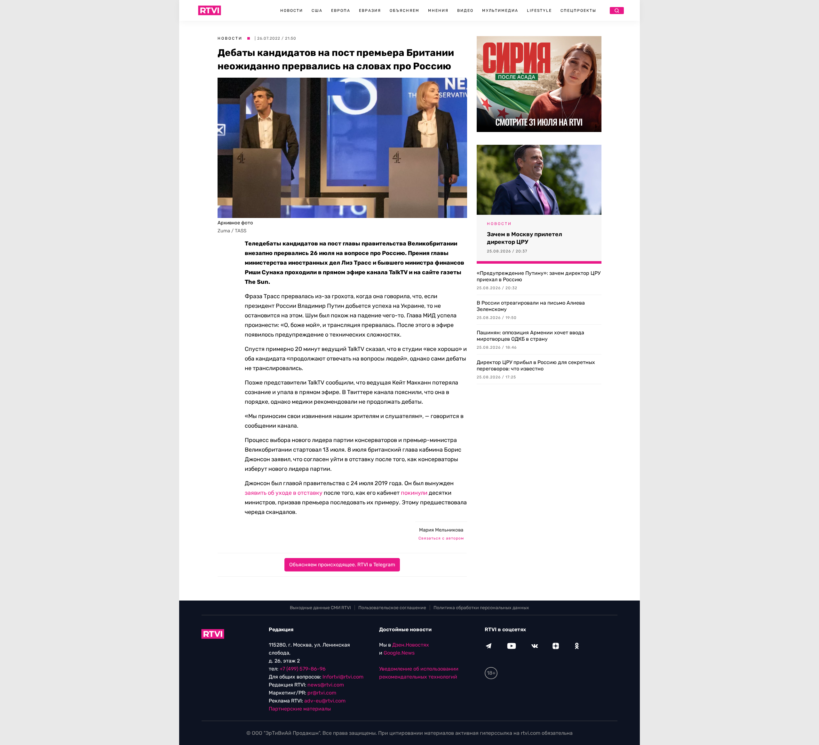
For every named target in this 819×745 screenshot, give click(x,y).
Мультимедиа (500, 10)
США (317, 10)
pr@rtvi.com (321, 693)
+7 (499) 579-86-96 (303, 669)
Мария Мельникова (441, 530)
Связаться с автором (441, 538)
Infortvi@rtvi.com (342, 677)
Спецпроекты (578, 10)
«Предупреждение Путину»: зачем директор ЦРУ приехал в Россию (538, 276)
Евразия (370, 10)
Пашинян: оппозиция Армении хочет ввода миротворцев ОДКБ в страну (530, 336)
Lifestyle (539, 10)
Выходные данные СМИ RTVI (320, 607)
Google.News (399, 653)
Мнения (438, 10)
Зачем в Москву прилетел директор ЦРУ (524, 238)
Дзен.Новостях (410, 645)
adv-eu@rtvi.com (325, 701)
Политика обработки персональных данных (481, 607)
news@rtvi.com (325, 685)
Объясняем (404, 10)
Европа (340, 10)
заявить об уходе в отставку (283, 492)
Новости (291, 10)
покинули (414, 492)
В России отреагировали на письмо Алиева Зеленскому (531, 306)
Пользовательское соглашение (392, 607)
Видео (465, 10)
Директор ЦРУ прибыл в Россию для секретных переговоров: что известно (536, 365)
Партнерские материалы (300, 709)
